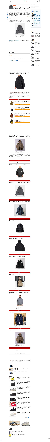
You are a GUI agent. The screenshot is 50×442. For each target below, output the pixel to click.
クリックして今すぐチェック (22, 104)
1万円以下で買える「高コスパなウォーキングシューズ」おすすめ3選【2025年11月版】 (37, 33)
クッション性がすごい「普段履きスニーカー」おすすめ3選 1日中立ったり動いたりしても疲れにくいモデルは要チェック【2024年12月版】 (38, 58)
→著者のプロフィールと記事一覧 (13, 60)
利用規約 (49, 438)
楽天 (15, 288)
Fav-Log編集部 (29, 11)
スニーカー (14, 5)
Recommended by (26, 417)
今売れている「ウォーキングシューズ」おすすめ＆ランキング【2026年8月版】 (37, 47)
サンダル (32, 6)
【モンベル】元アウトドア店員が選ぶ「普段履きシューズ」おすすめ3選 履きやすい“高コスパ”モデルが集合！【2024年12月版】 (37, 55)
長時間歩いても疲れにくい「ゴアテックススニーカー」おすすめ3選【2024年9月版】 (37, 51)
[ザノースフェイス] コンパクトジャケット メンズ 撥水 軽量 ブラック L (22, 107)
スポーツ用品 (37, 6)
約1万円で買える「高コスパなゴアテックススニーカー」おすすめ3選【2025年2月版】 (37, 61)
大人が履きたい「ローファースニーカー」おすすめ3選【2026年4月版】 (37, 40)
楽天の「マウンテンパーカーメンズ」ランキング (14, 40)
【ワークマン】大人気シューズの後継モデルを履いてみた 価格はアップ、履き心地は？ (37, 65)
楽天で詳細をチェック (20, 99)
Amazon (19, 90)
